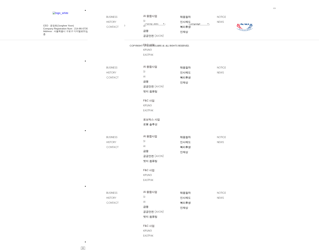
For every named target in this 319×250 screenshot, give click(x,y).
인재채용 (104, 130)
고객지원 (104, 186)
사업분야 (104, 60)
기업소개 (104, 10)
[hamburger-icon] (274, 8)
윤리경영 (104, 241)
